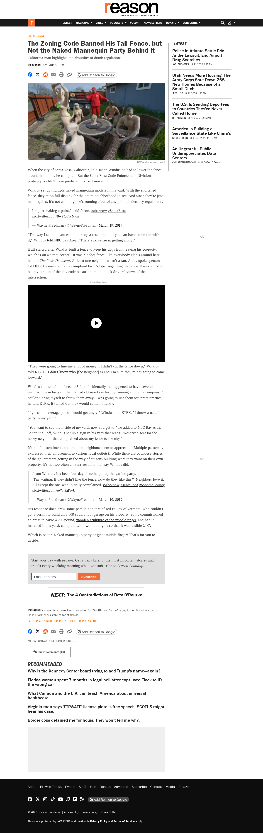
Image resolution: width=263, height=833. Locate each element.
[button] (231, 22)
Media (170, 786)
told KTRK (41, 403)
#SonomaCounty (152, 485)
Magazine (83, 23)
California (36, 35)
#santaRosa (129, 485)
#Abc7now (111, 485)
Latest (67, 23)
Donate (171, 23)
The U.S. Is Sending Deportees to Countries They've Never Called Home (200, 108)
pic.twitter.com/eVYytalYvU (54, 490)
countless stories (150, 453)
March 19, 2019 (110, 225)
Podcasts (117, 23)
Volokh (135, 23)
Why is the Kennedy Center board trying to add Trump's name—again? (94, 671)
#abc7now (99, 211)
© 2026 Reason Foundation (44, 812)
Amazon (185, 786)
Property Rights (87, 620)
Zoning (47, 620)
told (51, 260)
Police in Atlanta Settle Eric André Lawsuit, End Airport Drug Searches (198, 55)
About (32, 786)
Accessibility (71, 812)
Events (70, 786)
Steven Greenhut (182, 138)
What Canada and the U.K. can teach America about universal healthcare (87, 696)
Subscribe (190, 23)
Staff (82, 786)
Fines (72, 620)
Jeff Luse (177, 93)
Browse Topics (51, 786)
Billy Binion (179, 118)
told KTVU (36, 266)
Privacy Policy (90, 812)
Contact (156, 786)
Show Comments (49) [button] (51, 652)
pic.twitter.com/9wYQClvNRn (55, 216)
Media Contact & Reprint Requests (52, 641)
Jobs (92, 786)
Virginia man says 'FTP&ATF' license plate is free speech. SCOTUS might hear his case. (96, 709)
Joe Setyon (34, 65)
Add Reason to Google (98, 75)
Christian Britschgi (184, 162)
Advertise (121, 786)
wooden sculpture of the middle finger (106, 520)
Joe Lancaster (180, 64)
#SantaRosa (117, 211)
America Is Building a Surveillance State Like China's (201, 131)
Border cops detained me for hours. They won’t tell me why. (84, 720)
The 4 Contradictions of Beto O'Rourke (96, 595)
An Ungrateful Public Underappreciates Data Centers (194, 153)
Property (60, 620)
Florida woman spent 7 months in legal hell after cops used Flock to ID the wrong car (95, 682)
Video (100, 23)
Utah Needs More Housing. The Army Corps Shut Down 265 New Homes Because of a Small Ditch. (201, 81)
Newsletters (153, 23)
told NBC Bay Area (62, 240)
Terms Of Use (108, 812)
